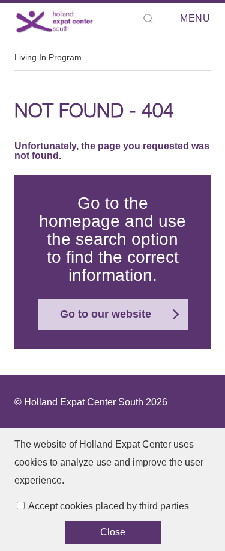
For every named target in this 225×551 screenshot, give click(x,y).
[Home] (54, 21)
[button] (148, 18)
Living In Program (48, 57)
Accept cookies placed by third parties (108, 506)
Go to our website (105, 314)
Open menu (176, 19)
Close (112, 532)
